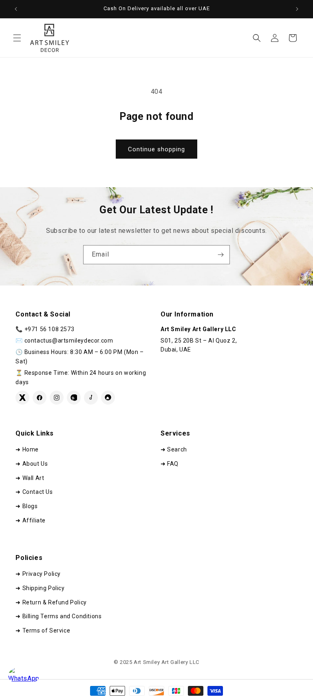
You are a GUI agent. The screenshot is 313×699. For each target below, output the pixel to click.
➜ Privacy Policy (38, 574)
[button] (17, 38)
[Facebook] (39, 398)
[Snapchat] (108, 398)
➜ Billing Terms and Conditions (58, 616)
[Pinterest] (74, 398)
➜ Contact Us (34, 492)
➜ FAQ (170, 463)
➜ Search (174, 449)
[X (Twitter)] (22, 398)
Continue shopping (156, 149)
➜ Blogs (26, 506)
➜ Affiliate (30, 520)
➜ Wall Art (29, 478)
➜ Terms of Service (42, 630)
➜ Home (27, 449)
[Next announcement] (297, 9)
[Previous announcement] (16, 9)
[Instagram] (57, 398)
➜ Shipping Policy (39, 588)
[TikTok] (91, 398)
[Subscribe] (220, 254)
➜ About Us (31, 463)
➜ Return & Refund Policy (50, 602)
